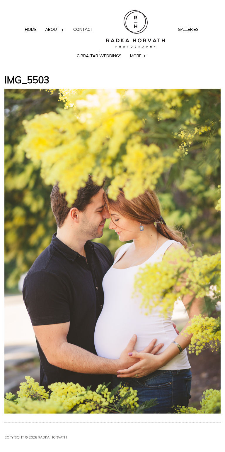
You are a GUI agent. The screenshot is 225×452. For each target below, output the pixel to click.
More (138, 55)
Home (31, 29)
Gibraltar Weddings (99, 55)
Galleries (188, 29)
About (54, 29)
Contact (83, 29)
